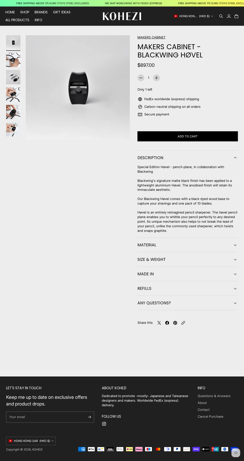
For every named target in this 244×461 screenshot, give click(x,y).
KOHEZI (37, 449)
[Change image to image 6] (13, 129)
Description (150, 157)
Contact (204, 410)
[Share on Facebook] (167, 322)
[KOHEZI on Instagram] (104, 424)
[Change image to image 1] (13, 42)
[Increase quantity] (156, 77)
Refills (144, 288)
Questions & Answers (214, 396)
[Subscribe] (89, 417)
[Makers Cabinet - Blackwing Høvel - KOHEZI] (78, 87)
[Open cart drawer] (236, 16)
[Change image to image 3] (13, 77)
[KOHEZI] (122, 16)
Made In (145, 274)
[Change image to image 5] (13, 112)
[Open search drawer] (221, 16)
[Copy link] (183, 322)
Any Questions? (154, 303)
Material (146, 245)
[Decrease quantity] (140, 77)
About (202, 403)
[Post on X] (159, 322)
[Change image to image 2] (13, 60)
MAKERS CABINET (151, 37)
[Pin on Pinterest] (175, 322)
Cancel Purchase (210, 416)
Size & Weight (151, 259)
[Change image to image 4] (13, 94)
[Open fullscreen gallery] (122, 132)
